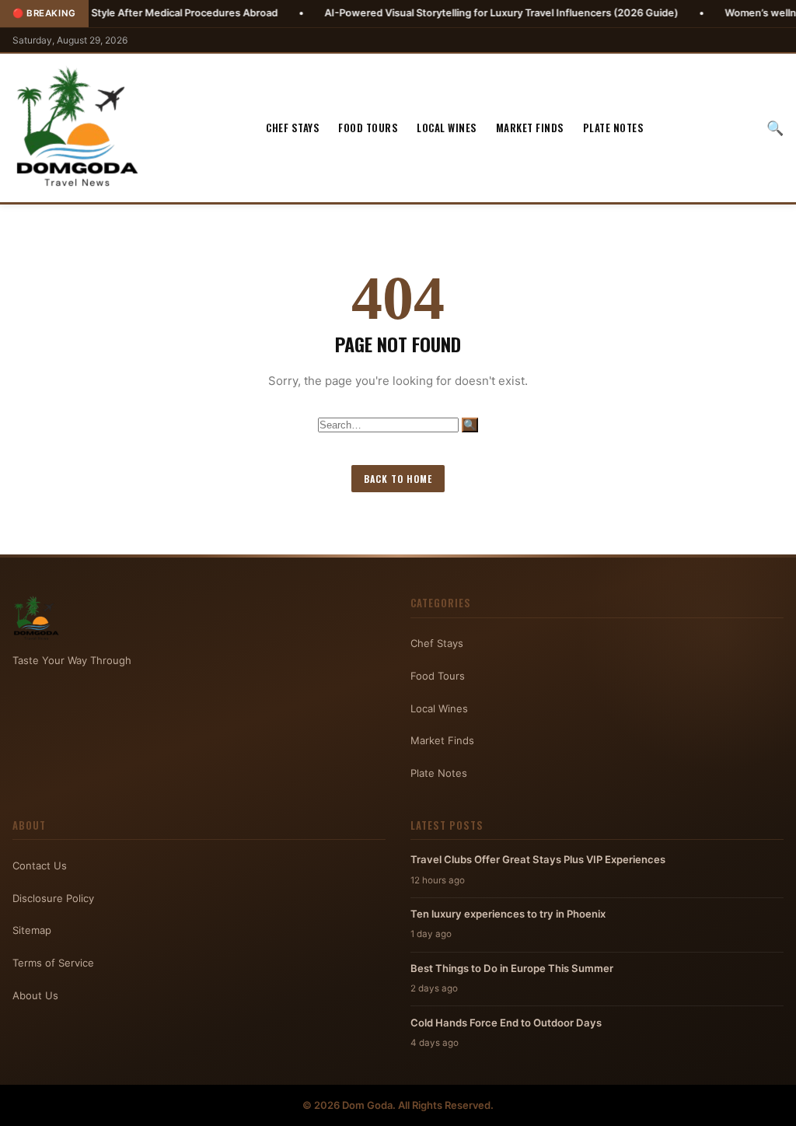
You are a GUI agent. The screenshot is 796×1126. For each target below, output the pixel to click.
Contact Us (39, 865)
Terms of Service (53, 962)
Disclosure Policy (53, 898)
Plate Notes (613, 127)
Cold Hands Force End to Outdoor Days (506, 1022)
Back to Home (398, 478)
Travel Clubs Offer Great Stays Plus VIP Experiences (537, 859)
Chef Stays (292, 127)
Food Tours (368, 127)
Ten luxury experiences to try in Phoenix (508, 913)
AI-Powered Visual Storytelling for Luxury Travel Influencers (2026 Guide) (464, 13)
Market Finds (530, 127)
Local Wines (447, 127)
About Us (35, 995)
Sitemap (31, 930)
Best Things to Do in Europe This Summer (511, 968)
